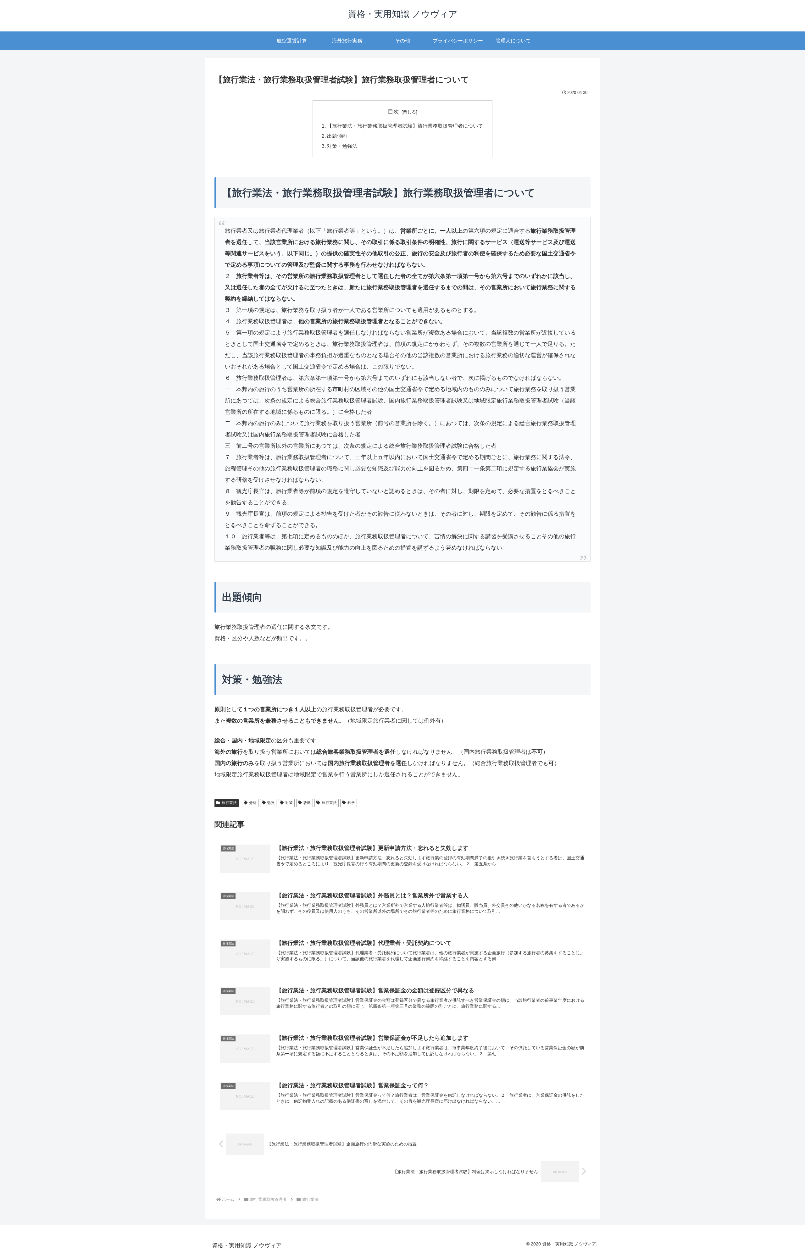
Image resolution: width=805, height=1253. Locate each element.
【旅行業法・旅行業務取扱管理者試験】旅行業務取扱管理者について (405, 126)
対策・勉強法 (342, 146)
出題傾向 (337, 136)
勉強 (271, 803)
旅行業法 (229, 803)
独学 (351, 803)
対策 (289, 803)
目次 (393, 111)
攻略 (307, 803)
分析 (253, 803)
